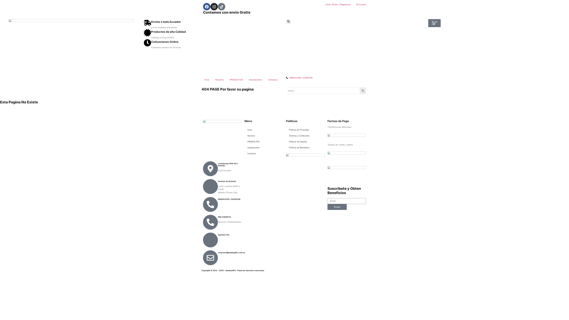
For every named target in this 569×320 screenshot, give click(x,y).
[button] (288, 21)
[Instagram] (214, 6)
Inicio (206, 80)
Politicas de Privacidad (299, 130)
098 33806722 (224, 217)
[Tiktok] (221, 6)
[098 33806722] (210, 222)
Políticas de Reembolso (299, 148)
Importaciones (255, 80)
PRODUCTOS (236, 80)
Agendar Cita (223, 235)
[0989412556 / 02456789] (210, 204)
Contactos (273, 80)
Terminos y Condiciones (299, 136)
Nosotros (219, 80)
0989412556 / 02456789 (229, 199)
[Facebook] (206, 6)
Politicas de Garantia (298, 142)
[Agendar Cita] (210, 240)
